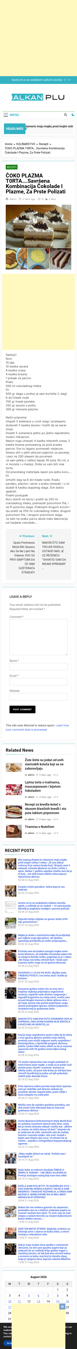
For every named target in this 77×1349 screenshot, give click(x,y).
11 (19, 1301)
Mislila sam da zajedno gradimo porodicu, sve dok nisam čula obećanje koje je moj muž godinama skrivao (44, 1107)
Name (14, 660)
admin (12, 199)
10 (9, 1301)
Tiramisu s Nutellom (39, 827)
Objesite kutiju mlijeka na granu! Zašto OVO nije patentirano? (36, 80)
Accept (10, 1343)
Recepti (11, 167)
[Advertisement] (38, 1325)
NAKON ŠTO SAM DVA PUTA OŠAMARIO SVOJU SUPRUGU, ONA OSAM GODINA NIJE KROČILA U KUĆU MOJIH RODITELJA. (45, 1021)
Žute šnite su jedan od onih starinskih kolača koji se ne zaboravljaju (44, 764)
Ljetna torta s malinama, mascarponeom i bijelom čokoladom (43, 787)
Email (14, 676)
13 (38, 1301)
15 (57, 1301)
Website (14, 691)
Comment (16, 617)
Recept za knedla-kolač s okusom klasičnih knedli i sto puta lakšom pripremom (45, 809)
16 (67, 1301)
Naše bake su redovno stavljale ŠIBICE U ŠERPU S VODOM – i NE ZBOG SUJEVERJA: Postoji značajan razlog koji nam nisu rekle (42, 1172)
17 (9, 1307)
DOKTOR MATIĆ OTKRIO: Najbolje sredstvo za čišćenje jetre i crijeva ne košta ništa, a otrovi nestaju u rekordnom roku (44, 1231)
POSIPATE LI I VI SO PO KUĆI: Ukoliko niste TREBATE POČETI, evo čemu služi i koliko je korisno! (42, 975)
